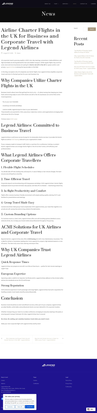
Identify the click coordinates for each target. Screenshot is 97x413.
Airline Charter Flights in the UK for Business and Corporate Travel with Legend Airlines (83, 73)
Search (76, 28)
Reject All (20, 406)
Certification (36, 383)
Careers (93, 3)
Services (65, 3)
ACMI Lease (13, 119)
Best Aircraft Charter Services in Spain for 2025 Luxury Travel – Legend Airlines (47, 339)
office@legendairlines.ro (9, 390)
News (74, 3)
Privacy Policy (69, 383)
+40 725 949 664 (7, 392)
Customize (10, 406)
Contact (3, 380)
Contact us (83, 3)
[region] (19, 402)
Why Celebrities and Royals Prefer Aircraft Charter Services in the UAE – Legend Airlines (17, 339)
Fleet (55, 3)
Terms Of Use (69, 380)
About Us (47, 3)
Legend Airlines (10, 67)
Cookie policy (69, 386)
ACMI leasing (15, 139)
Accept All (29, 406)
